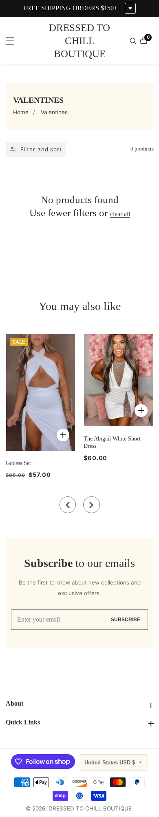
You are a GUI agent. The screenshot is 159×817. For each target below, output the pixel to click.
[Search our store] (134, 41)
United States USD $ (110, 762)
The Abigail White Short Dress (112, 442)
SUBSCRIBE (125, 619)
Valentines (54, 112)
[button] (68, 504)
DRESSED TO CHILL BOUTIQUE (90, 809)
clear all (120, 213)
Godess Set (18, 463)
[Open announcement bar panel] (130, 8)
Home (21, 112)
